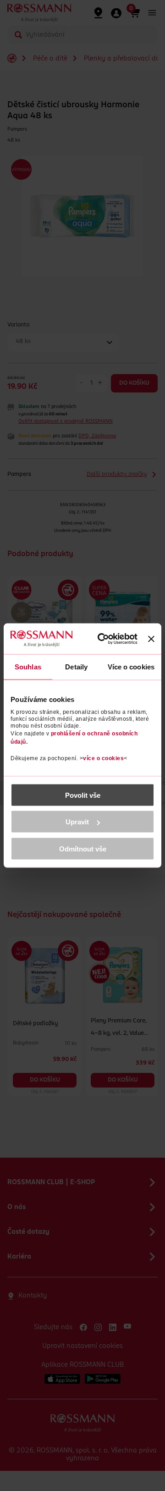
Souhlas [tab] (28, 667)
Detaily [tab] (76, 667)
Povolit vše (82, 795)
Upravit (77, 822)
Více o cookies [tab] (131, 667)
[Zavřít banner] (151, 638)
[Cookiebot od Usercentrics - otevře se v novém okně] (105, 639)
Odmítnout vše (82, 848)
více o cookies (103, 758)
